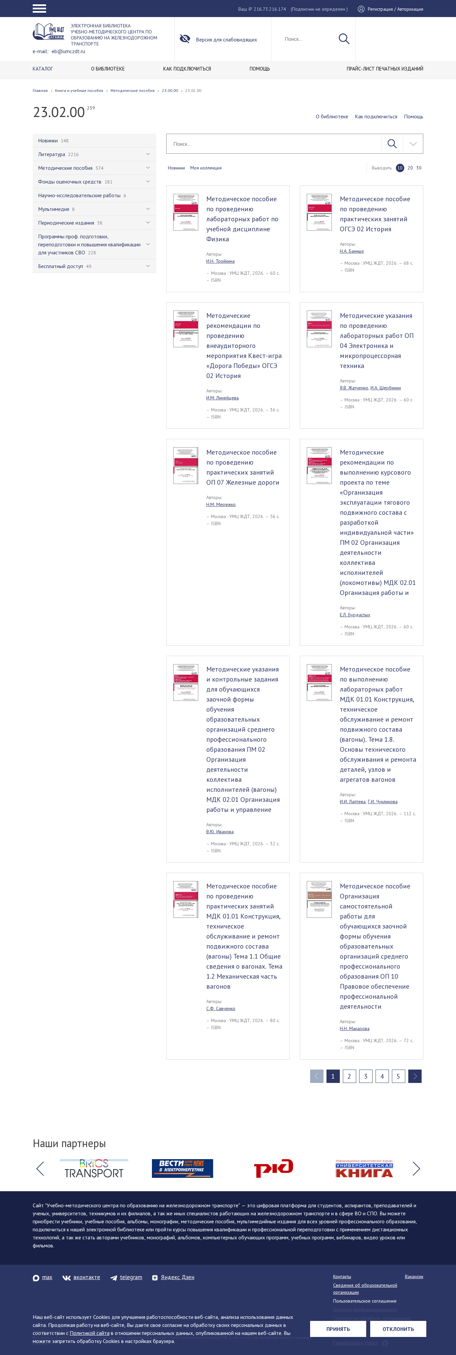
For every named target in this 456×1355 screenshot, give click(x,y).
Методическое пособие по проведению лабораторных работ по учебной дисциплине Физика (242, 219)
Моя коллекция (206, 168)
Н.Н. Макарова (355, 1028)
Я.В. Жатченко (354, 388)
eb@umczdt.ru (68, 51)
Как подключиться (376, 116)
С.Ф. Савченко (220, 1008)
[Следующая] (415, 1076)
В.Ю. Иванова (220, 832)
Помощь (413, 116)
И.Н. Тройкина (220, 261)
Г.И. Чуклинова (383, 801)
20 (410, 168)
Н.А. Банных (352, 251)
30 (419, 168)
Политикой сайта (89, 1333)
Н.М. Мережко (221, 504)
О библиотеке (332, 116)
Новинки (176, 168)
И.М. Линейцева (222, 398)
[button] (40, 1168)
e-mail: (40, 51)
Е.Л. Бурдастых (355, 615)
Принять (338, 1329)
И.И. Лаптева (353, 801)
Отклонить (398, 1329)
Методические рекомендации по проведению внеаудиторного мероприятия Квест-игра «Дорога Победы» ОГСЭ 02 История (244, 345)
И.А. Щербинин (386, 388)
